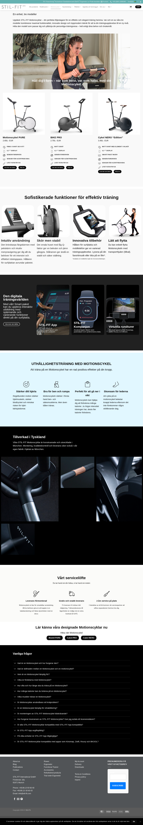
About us (16, 761)
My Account (79, 761)
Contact (16, 770)
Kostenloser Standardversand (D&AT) (67, 1)
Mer (109, 7)
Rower (46, 761)
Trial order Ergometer (52, 776)
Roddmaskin (44, 7)
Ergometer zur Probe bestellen (90, 1)
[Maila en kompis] (18, 799)
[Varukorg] (131, 6)
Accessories (49, 770)
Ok (134, 821)
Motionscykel (55, 7)
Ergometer (48, 764)
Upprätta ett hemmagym (90, 7)
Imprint (77, 780)
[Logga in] (140, 1)
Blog (15, 764)
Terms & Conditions (82, 774)
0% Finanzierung (48, 1)
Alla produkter (33, 7)
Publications (18, 767)
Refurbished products (52, 773)
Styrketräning (66, 7)
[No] (140, 822)
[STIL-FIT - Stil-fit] (14, 7)
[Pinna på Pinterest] (21, 799)
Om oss (102, 7)
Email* (112, 772)
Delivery (78, 764)
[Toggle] (15, 663)
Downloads (79, 767)
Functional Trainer (51, 767)
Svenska (131, 1)
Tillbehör (77, 7)
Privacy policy (80, 777)
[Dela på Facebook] (14, 799)
